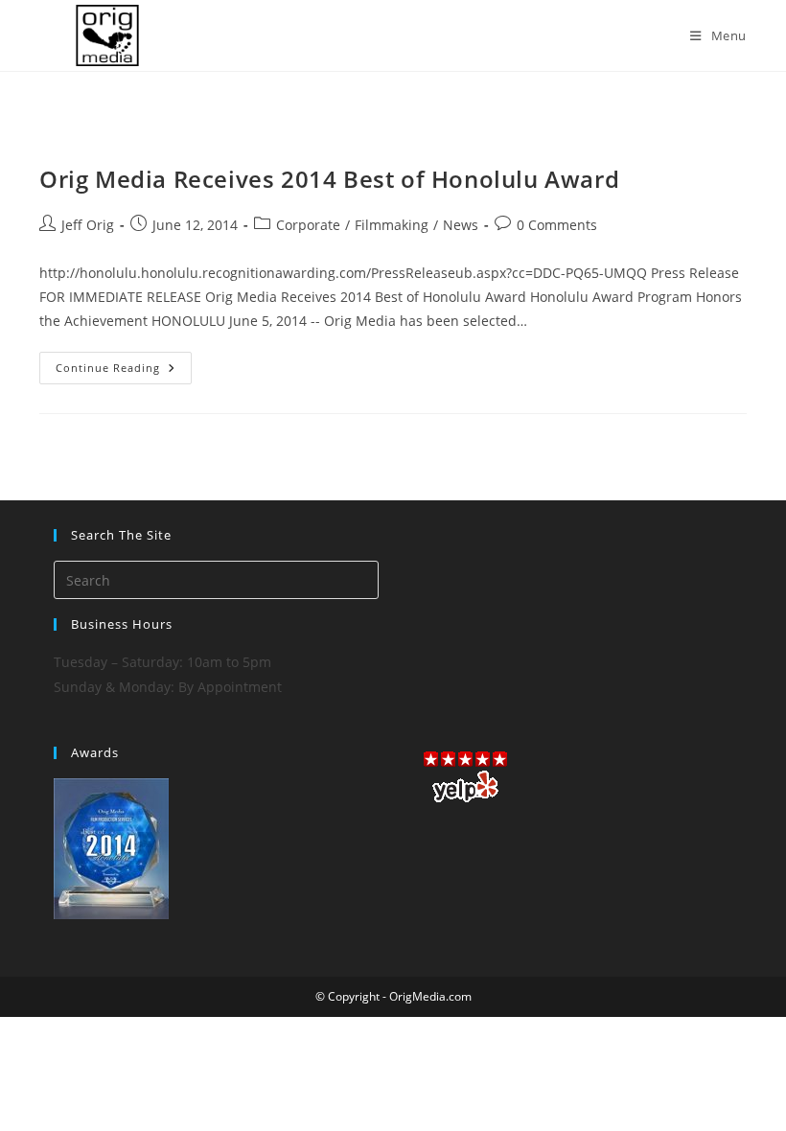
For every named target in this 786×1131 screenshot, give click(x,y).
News (460, 225)
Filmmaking (391, 225)
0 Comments (557, 225)
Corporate (308, 225)
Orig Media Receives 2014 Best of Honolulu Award (329, 179)
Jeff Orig (87, 225)
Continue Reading (124, 371)
